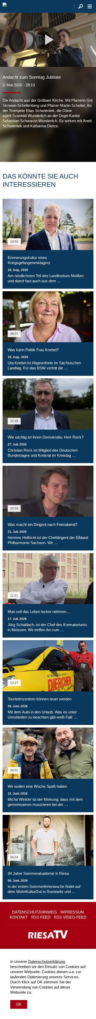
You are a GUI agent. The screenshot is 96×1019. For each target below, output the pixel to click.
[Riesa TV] (5, 6)
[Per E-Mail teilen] (39, 144)
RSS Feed (40, 917)
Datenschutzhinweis (34, 912)
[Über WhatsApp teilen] (29, 144)
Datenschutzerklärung (46, 961)
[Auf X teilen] (18, 144)
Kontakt (19, 917)
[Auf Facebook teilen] (8, 144)
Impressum (72, 912)
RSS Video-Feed (70, 917)
